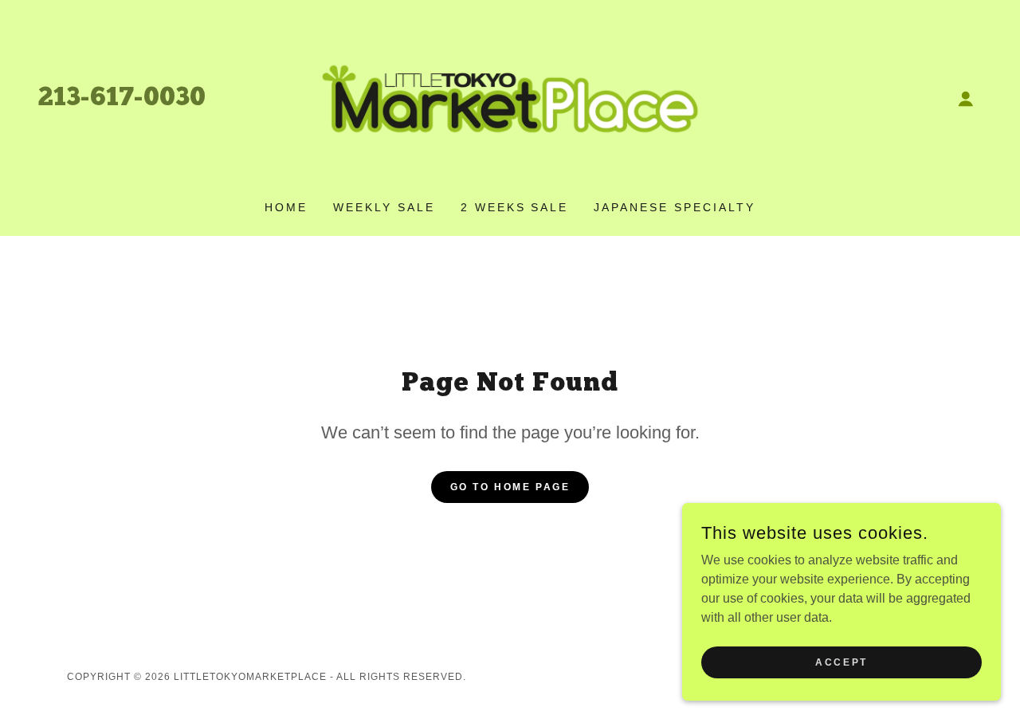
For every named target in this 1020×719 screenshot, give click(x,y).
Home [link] (286, 207)
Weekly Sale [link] (384, 207)
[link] (510, 97)
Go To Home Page (510, 487)
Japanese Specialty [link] (674, 207)
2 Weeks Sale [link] (515, 207)
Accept (841, 661)
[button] (966, 99)
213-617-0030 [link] (122, 99)
